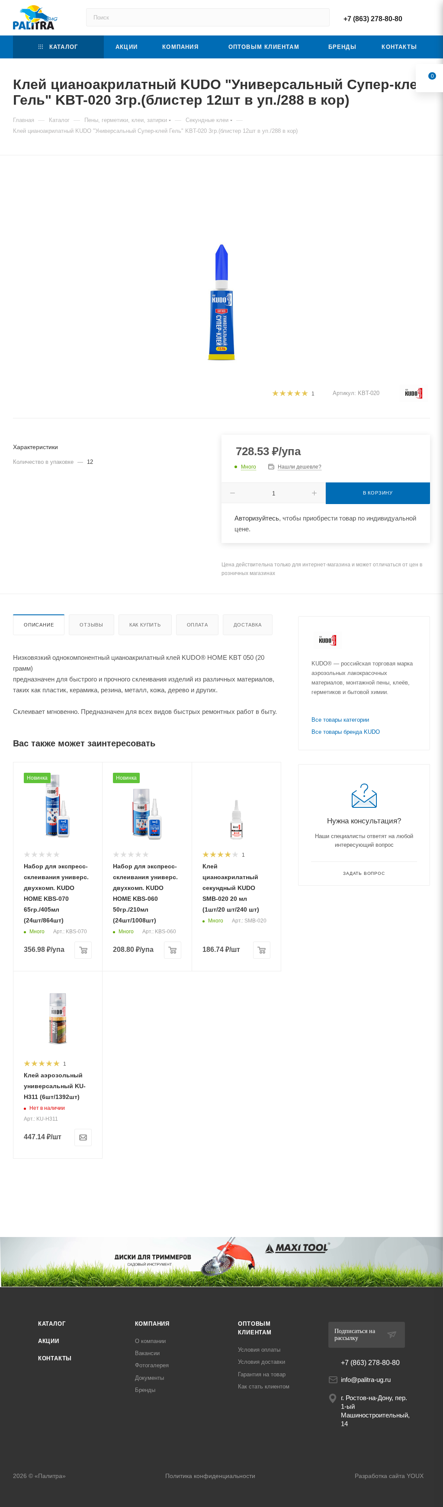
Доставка (247, 624)
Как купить (145, 624)
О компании (150, 1341)
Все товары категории (340, 720)
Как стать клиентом (263, 1386)
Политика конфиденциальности (210, 1475)
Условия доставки (261, 1362)
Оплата (197, 624)
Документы (149, 1378)
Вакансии (147, 1353)
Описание (39, 624)
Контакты (55, 1358)
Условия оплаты (259, 1349)
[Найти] (319, 17)
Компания (152, 1324)
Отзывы (91, 624)
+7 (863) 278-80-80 (372, 18)
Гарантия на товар (262, 1374)
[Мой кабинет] (426, 18)
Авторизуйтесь (256, 518)
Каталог (52, 1324)
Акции (48, 1341)
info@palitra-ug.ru (366, 1379)
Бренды (145, 1390)
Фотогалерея (152, 1365)
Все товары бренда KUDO (345, 732)
